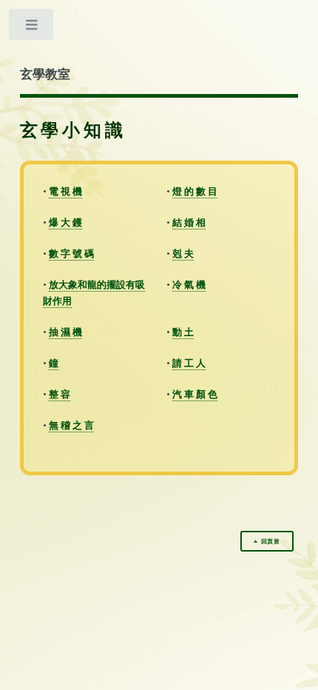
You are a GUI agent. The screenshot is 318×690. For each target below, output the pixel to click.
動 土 (183, 331)
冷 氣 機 (189, 284)
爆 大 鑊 (65, 222)
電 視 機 (65, 191)
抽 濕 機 (65, 331)
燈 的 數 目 (194, 191)
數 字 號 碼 (71, 253)
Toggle (32, 28)
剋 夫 (183, 253)
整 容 (59, 394)
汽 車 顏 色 (194, 394)
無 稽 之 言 (71, 425)
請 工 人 (189, 362)
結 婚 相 (189, 222)
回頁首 (270, 541)
